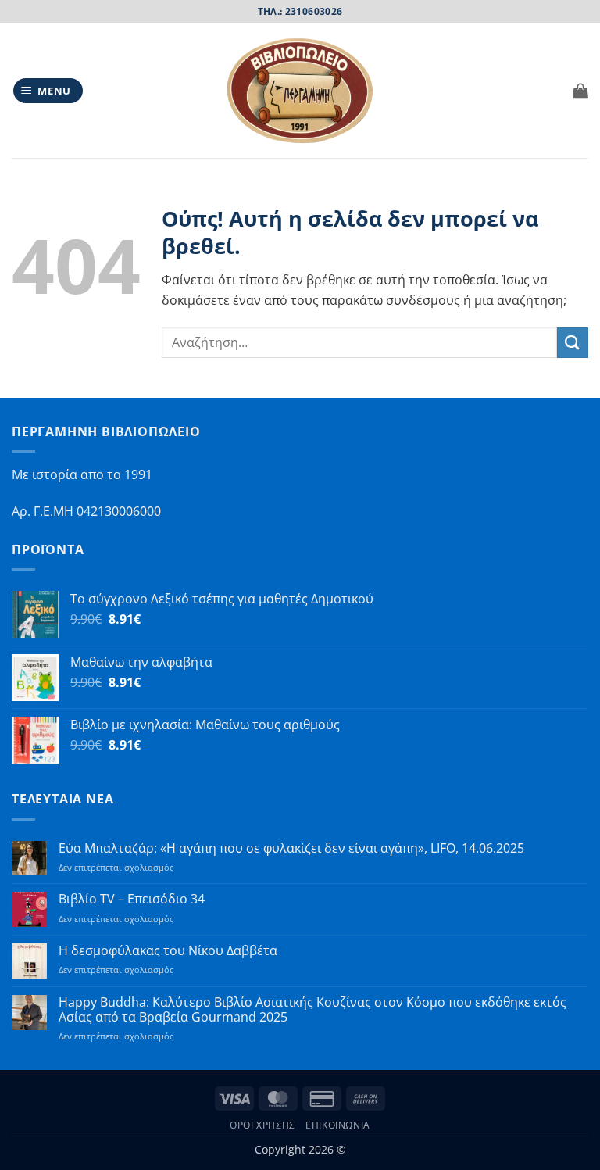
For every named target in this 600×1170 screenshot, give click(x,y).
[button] (48, 91)
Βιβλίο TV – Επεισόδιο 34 (132, 899)
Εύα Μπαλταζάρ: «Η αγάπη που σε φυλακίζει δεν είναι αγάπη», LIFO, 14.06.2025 (291, 848)
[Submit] (572, 342)
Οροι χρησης (262, 1125)
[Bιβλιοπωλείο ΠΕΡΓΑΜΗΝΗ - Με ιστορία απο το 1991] (300, 91)
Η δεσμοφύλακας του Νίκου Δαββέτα (168, 950)
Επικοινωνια (337, 1125)
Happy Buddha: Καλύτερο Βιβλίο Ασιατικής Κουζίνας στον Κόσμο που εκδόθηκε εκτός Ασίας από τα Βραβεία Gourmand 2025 (312, 1010)
